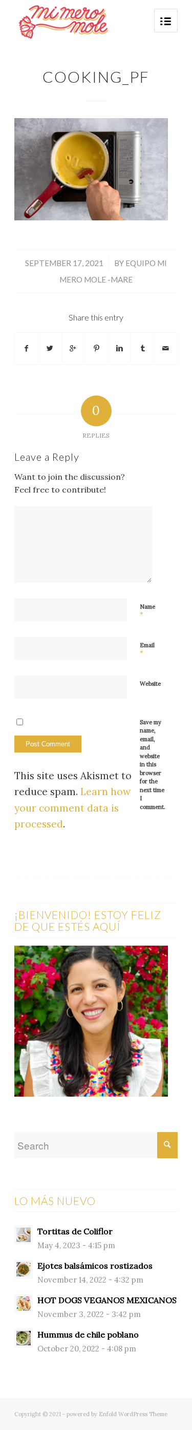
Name (147, 611)
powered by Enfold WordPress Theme (117, 1414)
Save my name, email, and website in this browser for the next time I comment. (152, 765)
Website (150, 683)
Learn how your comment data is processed (72, 807)
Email (147, 650)
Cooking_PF (96, 76)
